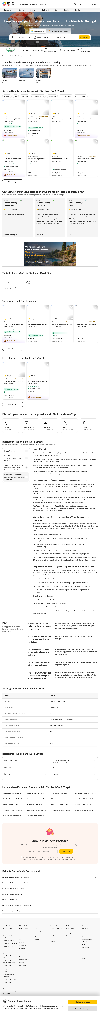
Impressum (85, 950)
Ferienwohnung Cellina (85, 119)
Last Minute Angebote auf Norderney (9, 975)
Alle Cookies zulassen (82, 1002)
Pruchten (69, 763)
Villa (20, 939)
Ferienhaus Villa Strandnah (13, 159)
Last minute (22, 948)
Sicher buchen (38, 934)
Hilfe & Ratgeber (54, 935)
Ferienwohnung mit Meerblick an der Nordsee (10, 961)
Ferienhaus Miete (23, 934)
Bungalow (21, 931)
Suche (36, 928)
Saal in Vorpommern (59, 763)
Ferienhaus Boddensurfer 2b (38, 119)
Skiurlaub (21, 956)
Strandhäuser (22, 965)
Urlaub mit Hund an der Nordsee (9, 936)
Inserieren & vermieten (56, 928)
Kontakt (37, 939)
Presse (84, 931)
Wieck (38, 80)
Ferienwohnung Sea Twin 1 (61, 119)
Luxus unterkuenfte (24, 959)
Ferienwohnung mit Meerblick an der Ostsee (9, 966)
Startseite (5, 56)
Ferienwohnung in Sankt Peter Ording (9, 992)
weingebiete (22, 962)
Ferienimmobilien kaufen (89, 936)
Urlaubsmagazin (39, 931)
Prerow (22, 80)
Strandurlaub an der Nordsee (8, 947)
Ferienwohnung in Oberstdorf (7, 987)
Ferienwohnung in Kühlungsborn (7, 983)
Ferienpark (22, 942)
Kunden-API (69, 931)
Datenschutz (85, 947)
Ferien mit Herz (86, 934)
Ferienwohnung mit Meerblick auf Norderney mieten (9, 955)
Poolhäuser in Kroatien (9, 951)
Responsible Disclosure (88, 953)
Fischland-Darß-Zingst (16, 56)
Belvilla (84, 958)
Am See (21, 954)
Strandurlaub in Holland (9, 940)
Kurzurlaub (22, 951)
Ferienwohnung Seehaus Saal (38, 159)
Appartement (22, 945)
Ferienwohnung (23, 936)
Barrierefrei (28, 56)
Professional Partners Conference (72, 934)
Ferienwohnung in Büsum (9, 979)
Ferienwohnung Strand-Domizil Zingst (43, 205)
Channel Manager (71, 928)
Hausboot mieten (23, 928)
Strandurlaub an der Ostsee (10, 943)
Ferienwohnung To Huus (60, 159)
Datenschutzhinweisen (50, 1008)
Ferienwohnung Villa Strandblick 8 (16, 119)
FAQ (36, 936)
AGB (83, 944)
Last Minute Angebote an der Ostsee (9, 970)
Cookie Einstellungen (82, 1009)
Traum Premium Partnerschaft (54, 932)
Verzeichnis (85, 956)
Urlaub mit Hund (7, 928)
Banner (52, 938)
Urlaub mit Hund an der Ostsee (9, 932)
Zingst (4, 80)
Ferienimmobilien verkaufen (87, 940)
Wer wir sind (85, 928)
